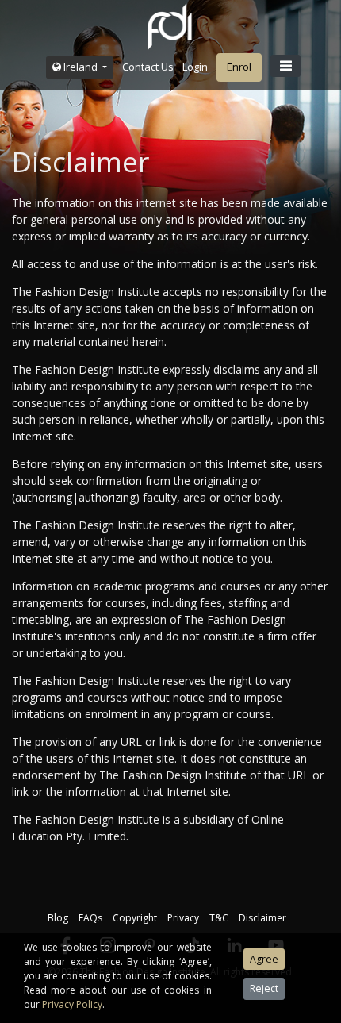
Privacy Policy (72, 1004)
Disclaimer (262, 918)
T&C (218, 918)
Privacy (183, 918)
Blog (58, 918)
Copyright (135, 918)
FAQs (90, 918)
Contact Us (148, 67)
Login (195, 67)
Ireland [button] (80, 67)
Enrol (239, 67)
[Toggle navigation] (285, 66)
